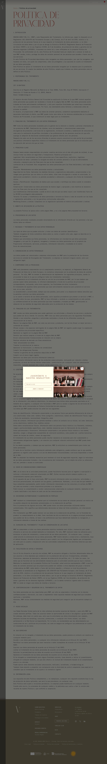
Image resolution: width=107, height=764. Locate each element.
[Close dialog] (82, 368)
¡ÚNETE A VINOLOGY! (38, 389)
